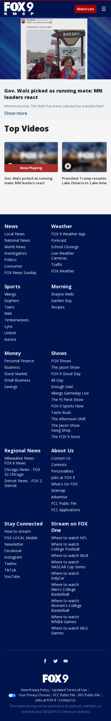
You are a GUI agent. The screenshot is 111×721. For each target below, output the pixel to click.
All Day (57, 380)
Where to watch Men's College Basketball (65, 589)
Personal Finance (19, 360)
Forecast (59, 240)
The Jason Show (65, 367)
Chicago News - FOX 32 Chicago (22, 472)
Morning (61, 286)
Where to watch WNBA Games (65, 619)
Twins (9, 307)
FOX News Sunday (20, 272)
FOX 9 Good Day (66, 373)
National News (17, 240)
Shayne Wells (62, 294)
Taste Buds (61, 412)
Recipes (58, 307)
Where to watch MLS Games (69, 630)
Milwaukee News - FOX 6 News (20, 461)
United (10, 332)
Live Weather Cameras (62, 256)
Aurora (10, 339)
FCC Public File (64, 503)
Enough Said (62, 386)
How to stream (17, 531)
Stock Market (15, 373)
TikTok (10, 570)
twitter (55, 661)
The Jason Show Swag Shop (65, 428)
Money (12, 353)
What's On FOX (64, 483)
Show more (15, 113)
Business (12, 367)
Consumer (13, 266)
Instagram (13, 557)
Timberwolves (16, 319)
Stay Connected (23, 523)
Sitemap (58, 490)
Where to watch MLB (69, 555)
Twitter (10, 563)
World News (15, 246)
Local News (14, 233)
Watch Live (85, 9)
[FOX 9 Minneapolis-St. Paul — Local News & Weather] (20, 8)
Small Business (17, 380)
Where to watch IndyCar (65, 576)
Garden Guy (61, 300)
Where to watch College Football (65, 547)
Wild (8, 313)
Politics (10, 259)
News (11, 226)
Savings (11, 386)
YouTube (12, 576)
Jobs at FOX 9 (63, 477)
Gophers (11, 300)
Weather (61, 226)
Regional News (22, 450)
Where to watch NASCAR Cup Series (68, 564)
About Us (62, 450)
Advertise (59, 496)
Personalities (62, 471)
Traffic (57, 264)
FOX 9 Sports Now (67, 406)
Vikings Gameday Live (70, 393)
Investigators (15, 253)
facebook (45, 661)
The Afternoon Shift (68, 418)
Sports (12, 286)
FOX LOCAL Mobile (21, 537)
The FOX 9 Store (65, 436)
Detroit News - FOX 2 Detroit (23, 483)
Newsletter (13, 544)
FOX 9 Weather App (68, 233)
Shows (59, 353)
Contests (59, 464)
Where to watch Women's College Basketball (66, 605)
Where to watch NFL (69, 537)
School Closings (65, 246)
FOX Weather (62, 271)
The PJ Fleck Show (67, 399)
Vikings (10, 294)
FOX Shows (61, 360)
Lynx (8, 326)
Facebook (13, 550)
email (65, 661)
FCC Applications (65, 509)
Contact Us (61, 458)
